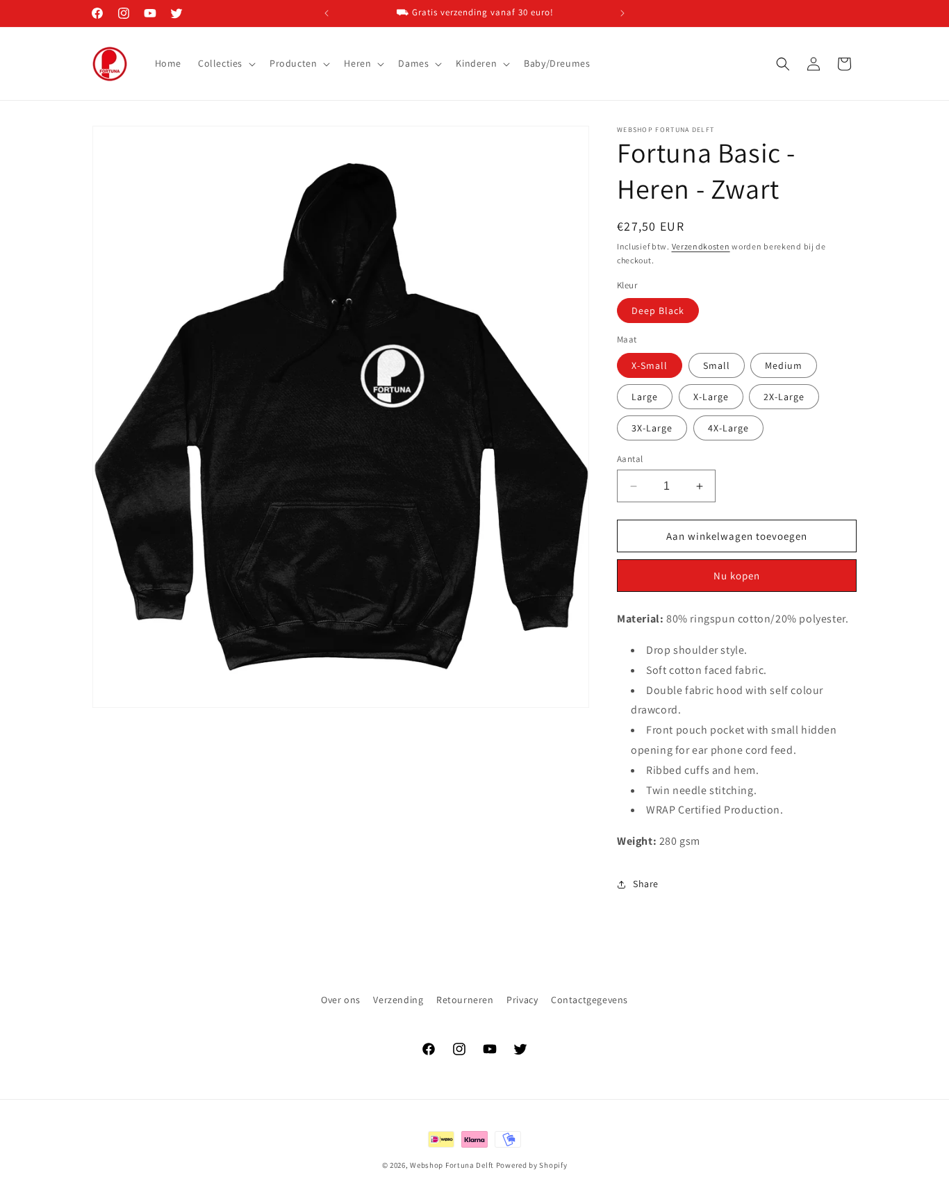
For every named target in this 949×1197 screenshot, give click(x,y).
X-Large (711, 396)
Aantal (630, 459)
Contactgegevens (589, 999)
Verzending (398, 999)
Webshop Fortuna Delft (452, 1165)
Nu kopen (736, 575)
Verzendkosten (701, 246)
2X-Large (784, 396)
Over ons (341, 999)
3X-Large (652, 428)
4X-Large (728, 428)
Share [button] (646, 883)
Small (716, 365)
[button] (225, 63)
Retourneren (465, 999)
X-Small (650, 365)
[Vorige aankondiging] (326, 13)
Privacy (522, 999)
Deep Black (658, 310)
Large (645, 396)
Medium (783, 365)
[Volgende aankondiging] (622, 13)
